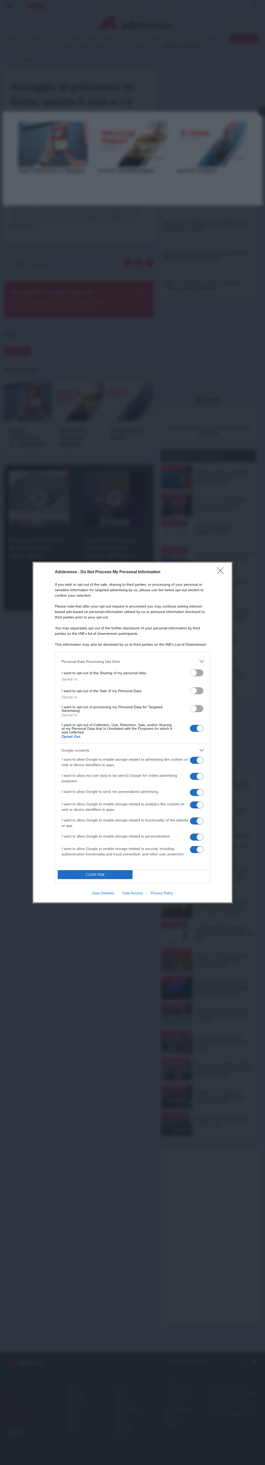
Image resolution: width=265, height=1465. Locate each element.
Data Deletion (103, 893)
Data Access (132, 893)
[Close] (222, 572)
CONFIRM (95, 875)
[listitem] (132, 661)
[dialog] (132, 732)
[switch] (196, 672)
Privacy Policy (162, 893)
